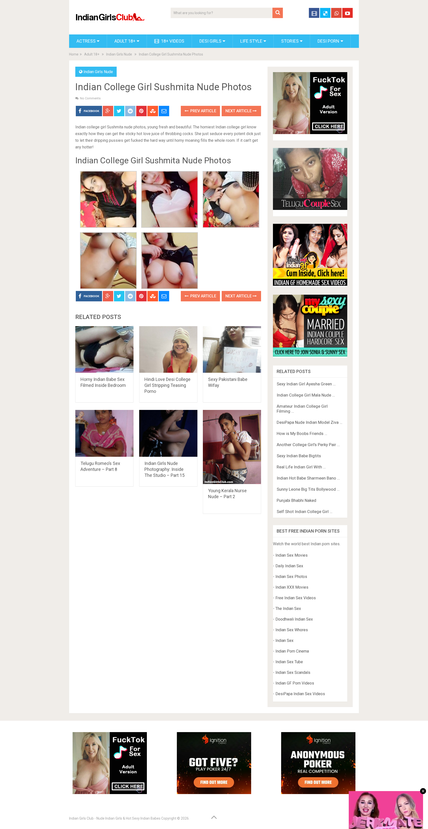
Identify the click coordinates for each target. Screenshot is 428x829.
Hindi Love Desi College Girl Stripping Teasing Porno (167, 385)
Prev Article (202, 111)
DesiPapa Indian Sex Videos (300, 693)
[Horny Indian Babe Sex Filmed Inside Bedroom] (104, 349)
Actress (86, 41)
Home (74, 54)
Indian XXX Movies (291, 587)
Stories (290, 41)
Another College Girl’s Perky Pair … (308, 444)
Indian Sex (284, 640)
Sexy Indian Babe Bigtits (299, 455)
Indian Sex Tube (289, 661)
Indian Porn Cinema (292, 651)
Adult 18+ (124, 41)
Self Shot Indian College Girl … (304, 511)
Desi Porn (328, 41)
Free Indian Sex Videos (295, 598)
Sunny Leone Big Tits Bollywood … (308, 489)
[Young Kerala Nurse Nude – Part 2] (232, 447)
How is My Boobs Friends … (302, 433)
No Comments (90, 98)
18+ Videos (172, 41)
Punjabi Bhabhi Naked (296, 500)
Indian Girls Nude (119, 54)
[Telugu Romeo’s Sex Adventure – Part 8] (104, 433)
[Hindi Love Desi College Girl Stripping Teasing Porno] (168, 349)
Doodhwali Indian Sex (294, 619)
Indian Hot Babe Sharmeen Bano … (308, 478)
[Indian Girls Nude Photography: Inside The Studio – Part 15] (168, 433)
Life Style (251, 41)
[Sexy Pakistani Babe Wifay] (232, 349)
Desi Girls (210, 41)
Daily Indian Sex (289, 566)
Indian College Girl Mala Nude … (306, 395)
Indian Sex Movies (291, 555)
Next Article (239, 111)
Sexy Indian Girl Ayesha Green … (306, 383)
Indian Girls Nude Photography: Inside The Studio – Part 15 (164, 469)
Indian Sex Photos (291, 576)
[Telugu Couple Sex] (310, 208)
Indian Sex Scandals (292, 672)
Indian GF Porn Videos (294, 683)
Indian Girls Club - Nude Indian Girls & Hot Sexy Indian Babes (114, 818)
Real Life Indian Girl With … (301, 466)
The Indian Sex (288, 608)
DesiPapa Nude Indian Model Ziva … (309, 422)
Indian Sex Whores (291, 630)
